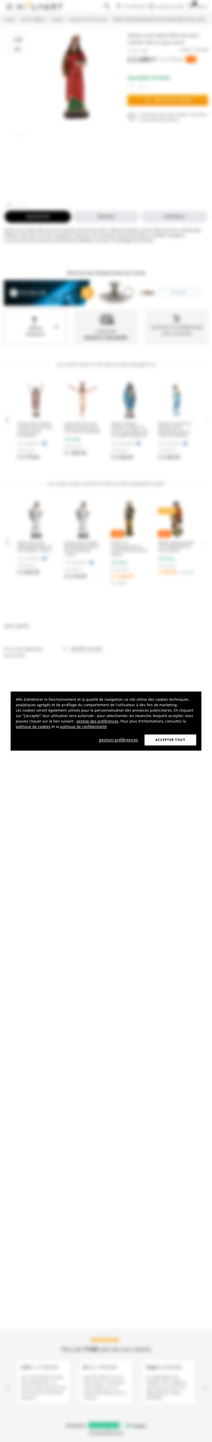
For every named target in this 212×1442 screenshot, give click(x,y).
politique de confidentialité (83, 726)
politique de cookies (33, 726)
